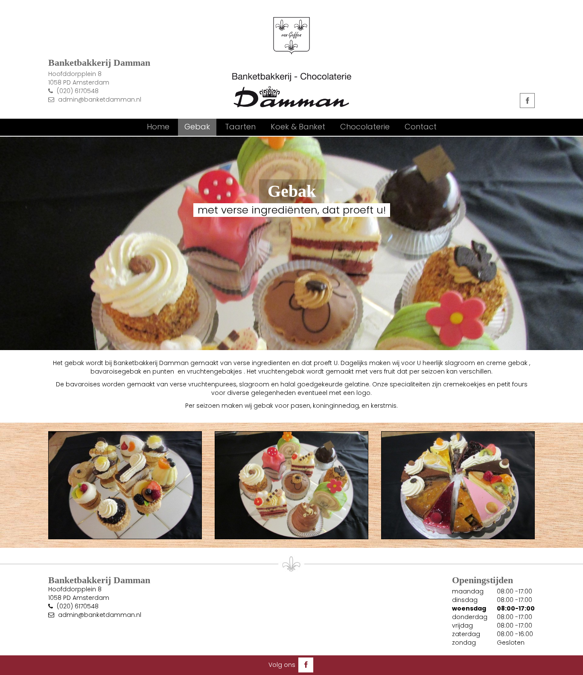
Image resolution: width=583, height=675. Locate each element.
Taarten (240, 126)
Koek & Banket (298, 126)
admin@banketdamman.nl (99, 99)
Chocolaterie (365, 126)
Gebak (197, 126)
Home (158, 126)
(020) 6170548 (78, 91)
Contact (421, 126)
